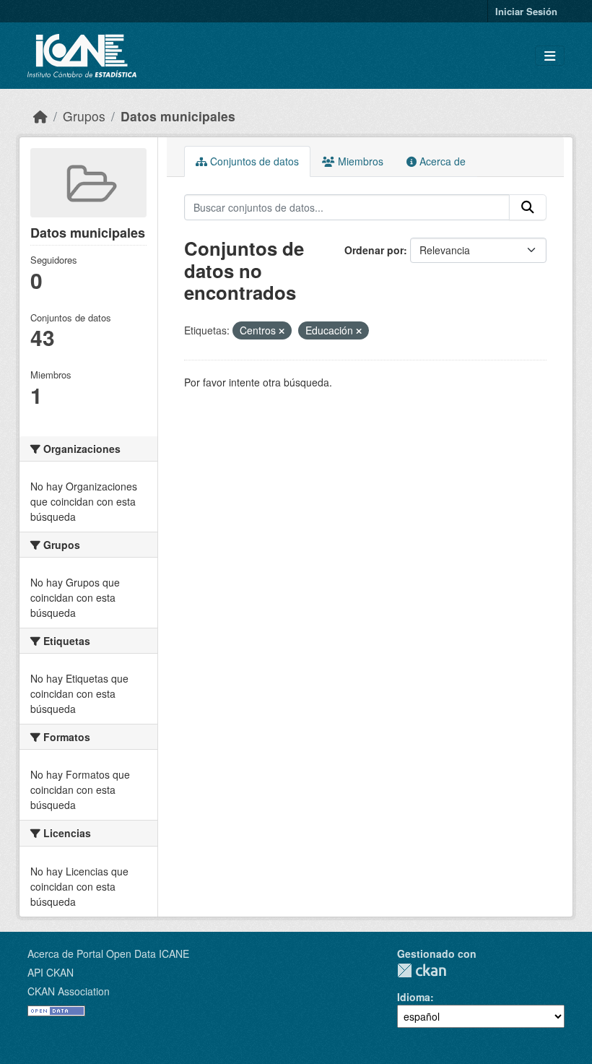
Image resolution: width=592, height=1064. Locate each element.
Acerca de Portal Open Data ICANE (108, 953)
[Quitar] (281, 331)
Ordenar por (374, 250)
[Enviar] (528, 207)
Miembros (359, 161)
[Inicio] (40, 116)
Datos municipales (178, 116)
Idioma (413, 997)
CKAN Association (68, 991)
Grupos (84, 116)
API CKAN (50, 972)
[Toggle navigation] (550, 56)
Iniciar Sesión (526, 11)
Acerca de (441, 161)
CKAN (421, 970)
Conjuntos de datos (253, 161)
